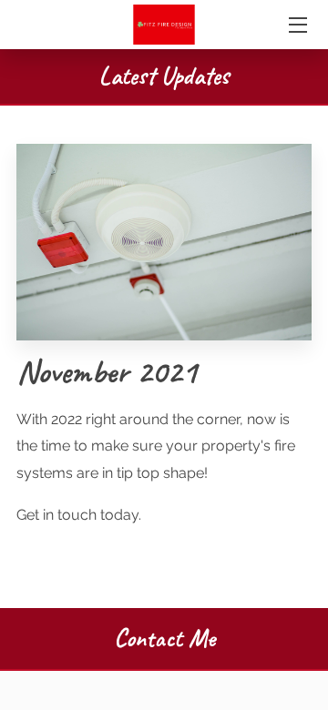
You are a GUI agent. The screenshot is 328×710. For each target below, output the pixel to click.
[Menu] (297, 25)
